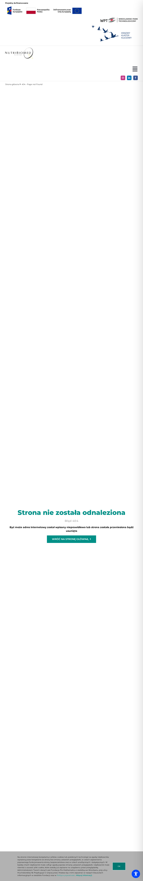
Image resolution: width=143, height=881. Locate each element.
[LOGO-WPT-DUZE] (119, 19)
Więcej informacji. (84, 875)
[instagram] (123, 78)
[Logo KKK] (111, 24)
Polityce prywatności (66, 875)
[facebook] (135, 78)
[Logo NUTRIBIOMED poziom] (19, 48)
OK (119, 866)
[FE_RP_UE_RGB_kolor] (44, 5)
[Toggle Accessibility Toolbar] (135, 873)
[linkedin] (129, 78)
